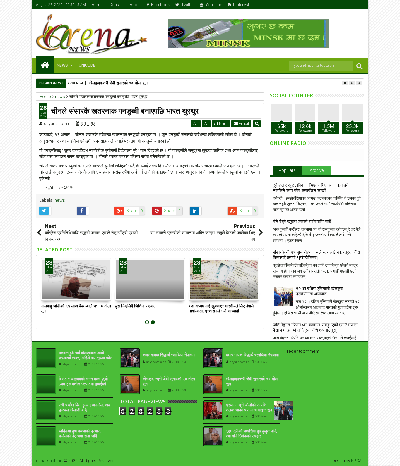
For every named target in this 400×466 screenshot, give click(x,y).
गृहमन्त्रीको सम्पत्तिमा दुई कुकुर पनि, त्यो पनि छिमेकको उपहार (251, 433)
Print (223, 123)
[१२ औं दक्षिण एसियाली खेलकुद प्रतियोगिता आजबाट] (283, 296)
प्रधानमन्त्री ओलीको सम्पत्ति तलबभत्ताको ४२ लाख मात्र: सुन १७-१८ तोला (249, 409)
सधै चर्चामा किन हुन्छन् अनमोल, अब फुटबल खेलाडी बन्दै (84, 407)
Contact (116, 4)
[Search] (359, 66)
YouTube (213, 4)
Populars (287, 170)
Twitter (187, 4)
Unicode (87, 65)
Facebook (160, 4)
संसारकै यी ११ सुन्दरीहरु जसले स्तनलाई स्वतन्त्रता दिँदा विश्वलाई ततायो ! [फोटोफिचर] (316, 255)
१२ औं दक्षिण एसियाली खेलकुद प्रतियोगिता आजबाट (319, 291)
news (59, 200)
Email (243, 123)
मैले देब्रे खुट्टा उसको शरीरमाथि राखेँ (302, 221)
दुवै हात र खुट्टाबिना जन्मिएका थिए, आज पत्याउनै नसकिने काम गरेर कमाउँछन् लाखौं (311, 188)
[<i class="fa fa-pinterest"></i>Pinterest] (360, 4)
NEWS (62, 65)
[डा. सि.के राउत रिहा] (283, 410)
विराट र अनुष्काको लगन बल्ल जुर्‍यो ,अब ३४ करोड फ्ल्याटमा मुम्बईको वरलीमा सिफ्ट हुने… (83, 383)
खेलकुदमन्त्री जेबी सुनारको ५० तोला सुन (169, 381)
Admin (98, 4)
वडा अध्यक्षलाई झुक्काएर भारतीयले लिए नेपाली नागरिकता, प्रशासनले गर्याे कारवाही (221, 308)
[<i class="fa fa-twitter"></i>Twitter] (342, 4)
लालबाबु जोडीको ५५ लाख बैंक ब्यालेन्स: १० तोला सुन (76, 308)
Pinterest (241, 4)
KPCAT (357, 460)
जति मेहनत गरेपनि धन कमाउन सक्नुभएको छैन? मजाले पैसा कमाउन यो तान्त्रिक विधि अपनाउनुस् (315, 327)
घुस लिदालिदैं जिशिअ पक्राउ (135, 306)
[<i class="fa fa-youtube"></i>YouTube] (351, 4)
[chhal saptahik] (45, 64)
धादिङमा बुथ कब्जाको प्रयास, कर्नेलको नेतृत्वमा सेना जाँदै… (80, 433)
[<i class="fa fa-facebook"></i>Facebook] (333, 4)
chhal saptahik (49, 460)
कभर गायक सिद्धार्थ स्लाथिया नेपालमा (169, 354)
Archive (317, 170)
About (135, 4)
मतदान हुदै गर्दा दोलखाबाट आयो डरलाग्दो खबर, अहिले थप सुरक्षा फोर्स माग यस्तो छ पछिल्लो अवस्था (85, 357)
